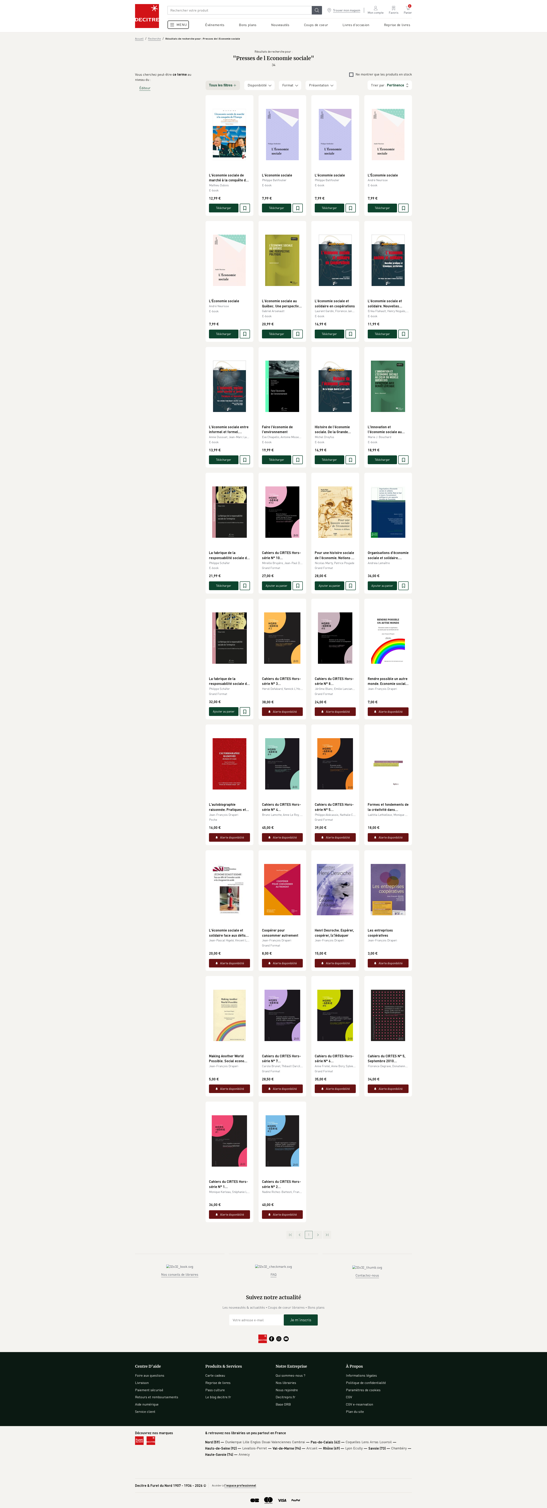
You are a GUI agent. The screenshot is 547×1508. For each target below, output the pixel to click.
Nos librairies (286, 1383)
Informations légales (361, 1375)
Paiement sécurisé (149, 1390)
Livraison (142, 1383)
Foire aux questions (149, 1375)
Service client (145, 1411)
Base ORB (283, 1404)
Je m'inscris (300, 1319)
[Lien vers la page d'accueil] (147, 16)
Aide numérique (147, 1404)
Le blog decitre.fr (218, 1397)
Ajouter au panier (276, 585)
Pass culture (215, 1390)
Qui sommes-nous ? (290, 1375)
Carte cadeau (215, 1375)
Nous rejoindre (287, 1390)
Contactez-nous (367, 1275)
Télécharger (223, 208)
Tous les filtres (220, 85)
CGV (349, 1397)
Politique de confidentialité (366, 1383)
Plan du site (355, 1411)
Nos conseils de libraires (179, 1274)
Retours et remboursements (156, 1397)
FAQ (273, 1274)
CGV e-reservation (359, 1404)
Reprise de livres (218, 1383)
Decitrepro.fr (285, 1397)
